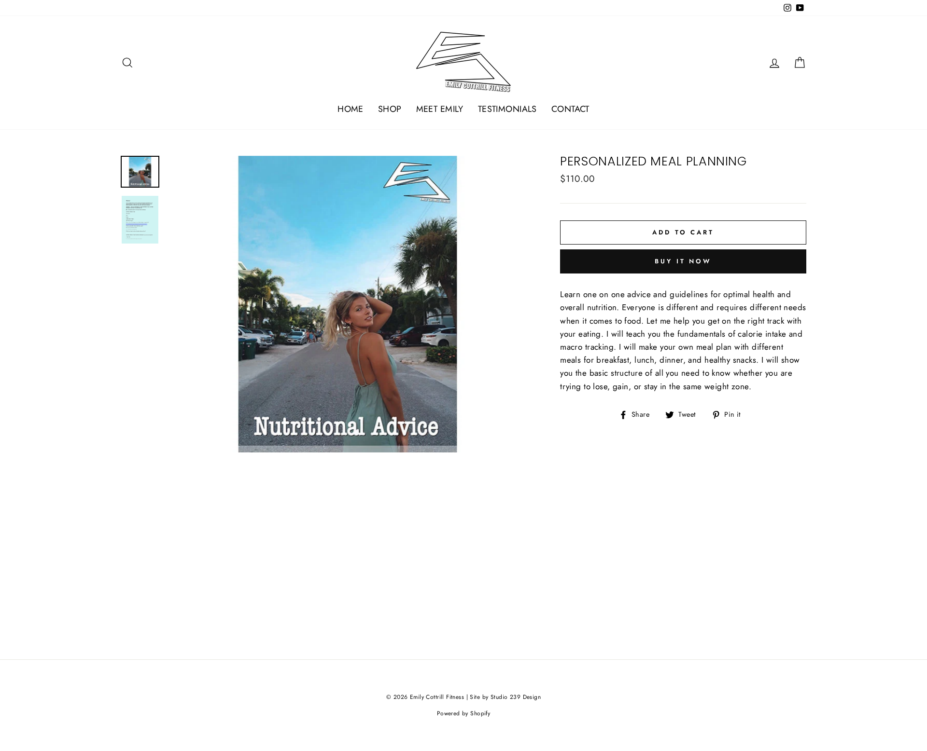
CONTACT (570, 109)
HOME (350, 109)
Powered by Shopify (464, 713)
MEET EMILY (440, 109)
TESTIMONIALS (507, 109)
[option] (347, 304)
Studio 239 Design (516, 697)
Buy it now (683, 261)
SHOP (390, 109)
